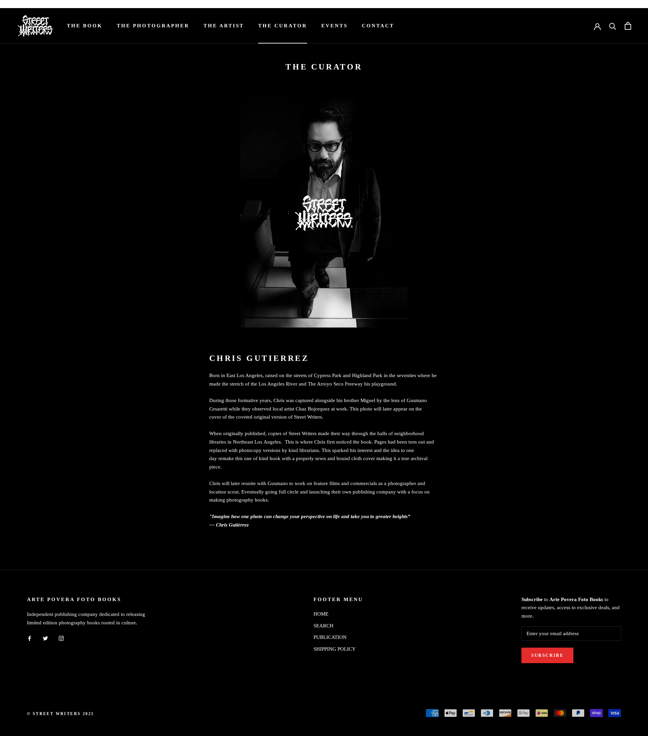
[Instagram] (61, 638)
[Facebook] (29, 638)
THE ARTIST (224, 25)
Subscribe (547, 655)
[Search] (612, 25)
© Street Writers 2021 (60, 713)
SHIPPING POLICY (335, 649)
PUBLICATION (330, 637)
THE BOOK (85, 25)
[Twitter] (45, 638)
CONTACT (378, 25)
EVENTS (334, 25)
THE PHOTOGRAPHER (153, 25)
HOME (321, 614)
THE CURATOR (282, 25)
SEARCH (323, 625)
